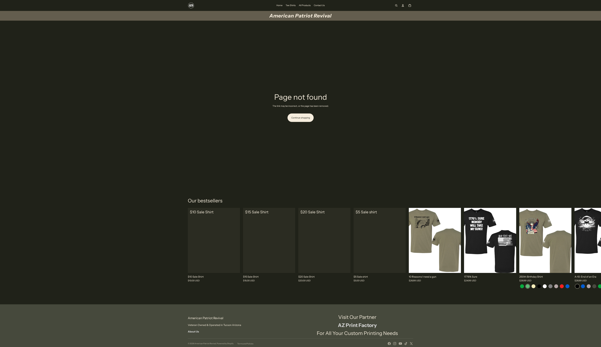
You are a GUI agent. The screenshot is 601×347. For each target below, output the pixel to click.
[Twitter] (411, 343)
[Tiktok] (406, 343)
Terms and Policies (245, 343)
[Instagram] (395, 343)
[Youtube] (400, 343)
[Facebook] (389, 343)
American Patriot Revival (205, 343)
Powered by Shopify (225, 343)
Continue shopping (300, 117)
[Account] (402, 5)
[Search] (396, 5)
